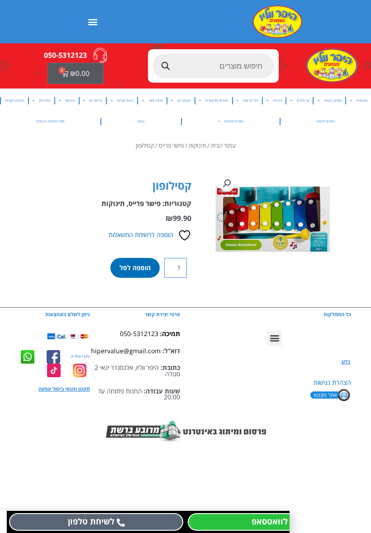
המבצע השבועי (14, 100)
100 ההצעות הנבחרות (50, 121)
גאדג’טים (44, 100)
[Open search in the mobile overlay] (213, 66)
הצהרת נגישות (332, 382)
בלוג (345, 362)
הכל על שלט (250, 100)
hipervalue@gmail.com (126, 350)
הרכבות (277, 100)
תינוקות (70, 100)
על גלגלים (303, 100)
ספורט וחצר (155, 100)
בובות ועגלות (125, 100)
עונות (141, 121)
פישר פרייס (171, 146)
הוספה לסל (135, 267)
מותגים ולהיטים (233, 121)
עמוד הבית (223, 146)
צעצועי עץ (183, 100)
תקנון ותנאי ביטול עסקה (64, 389)
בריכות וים (96, 100)
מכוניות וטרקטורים (216, 100)
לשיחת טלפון (91, 521)
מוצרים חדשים (326, 121)
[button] (93, 21)
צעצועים (362, 100)
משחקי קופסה (333, 100)
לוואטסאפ (270, 521)
